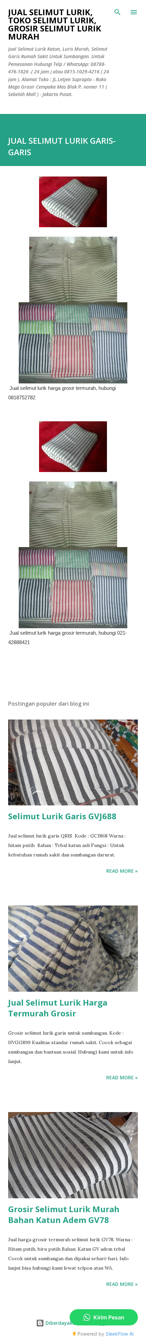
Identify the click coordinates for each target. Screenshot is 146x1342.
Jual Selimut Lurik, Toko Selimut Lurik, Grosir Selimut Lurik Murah (54, 24)
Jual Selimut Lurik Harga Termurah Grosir (57, 1008)
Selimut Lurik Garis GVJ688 (62, 816)
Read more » (122, 871)
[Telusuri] (117, 12)
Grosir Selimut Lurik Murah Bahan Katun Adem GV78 (64, 1214)
